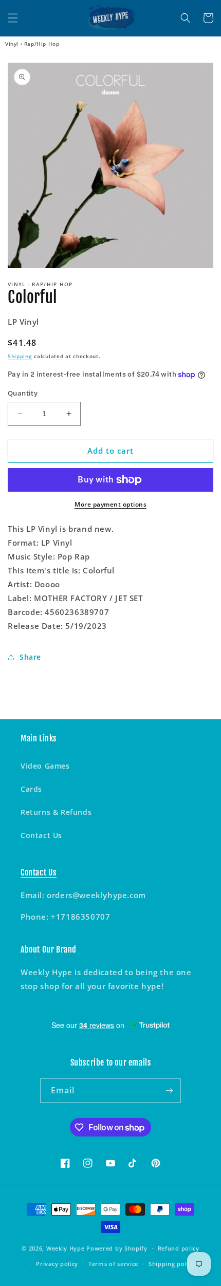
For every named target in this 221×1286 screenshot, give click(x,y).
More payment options (110, 504)
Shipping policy (172, 1264)
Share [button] (30, 657)
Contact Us (41, 835)
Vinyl (12, 43)
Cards (31, 789)
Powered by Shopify (117, 1248)
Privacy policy (57, 1264)
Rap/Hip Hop (42, 43)
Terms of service (113, 1264)
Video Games (45, 766)
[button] (13, 18)
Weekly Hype (65, 1248)
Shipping (20, 356)
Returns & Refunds (56, 812)
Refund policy (178, 1248)
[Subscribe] (169, 1090)
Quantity (23, 393)
